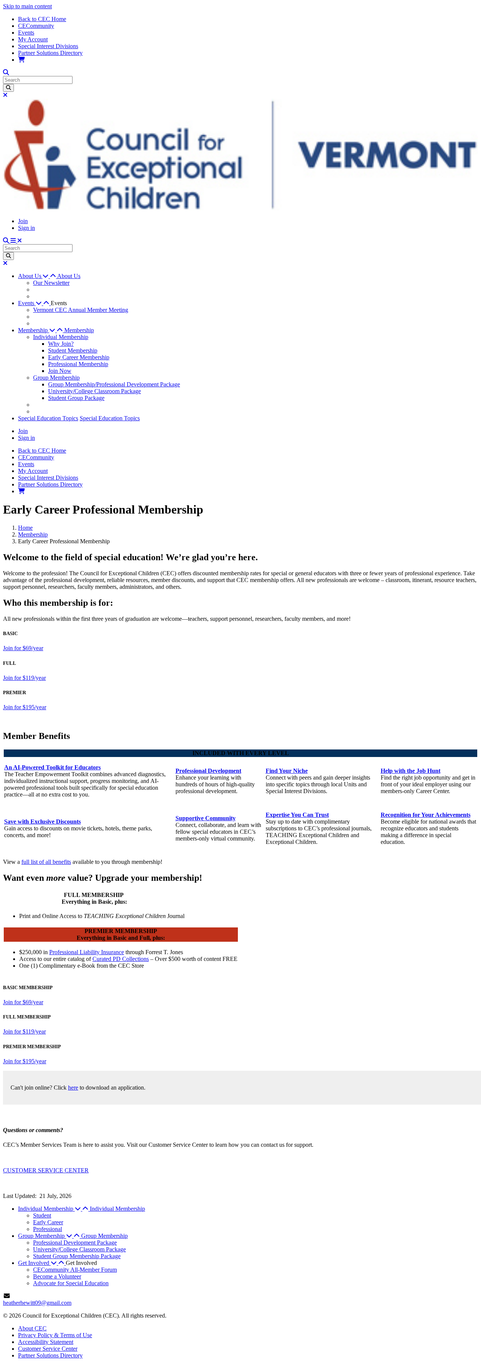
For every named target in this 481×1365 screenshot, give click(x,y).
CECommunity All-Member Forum (75, 1269)
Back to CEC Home (42, 19)
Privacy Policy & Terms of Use (55, 1335)
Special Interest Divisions (48, 46)
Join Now (59, 371)
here (73, 1087)
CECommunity (36, 26)
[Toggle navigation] (16, 240)
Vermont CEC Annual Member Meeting (80, 310)
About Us (68, 276)
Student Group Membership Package (77, 1256)
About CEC (32, 1328)
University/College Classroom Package (94, 391)
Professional (47, 1229)
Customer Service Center (47, 1348)
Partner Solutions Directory (50, 53)
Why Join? (61, 343)
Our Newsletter (51, 283)
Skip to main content (27, 6)
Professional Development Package (75, 1242)
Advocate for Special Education (71, 1283)
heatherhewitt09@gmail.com (37, 1303)
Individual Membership (60, 337)
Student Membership (72, 350)
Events (26, 32)
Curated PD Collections (120, 959)
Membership (79, 330)
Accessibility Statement (45, 1342)
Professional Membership (78, 364)
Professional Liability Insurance (86, 952)
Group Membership (56, 377)
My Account (33, 39)
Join (23, 221)
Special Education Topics (48, 418)
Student (42, 1215)
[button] (37, 276)
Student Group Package (76, 398)
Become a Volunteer (57, 1276)
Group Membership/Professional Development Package (114, 384)
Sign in (26, 228)
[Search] (8, 88)
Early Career (48, 1222)
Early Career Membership (78, 357)
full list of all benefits (46, 862)
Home (25, 527)
